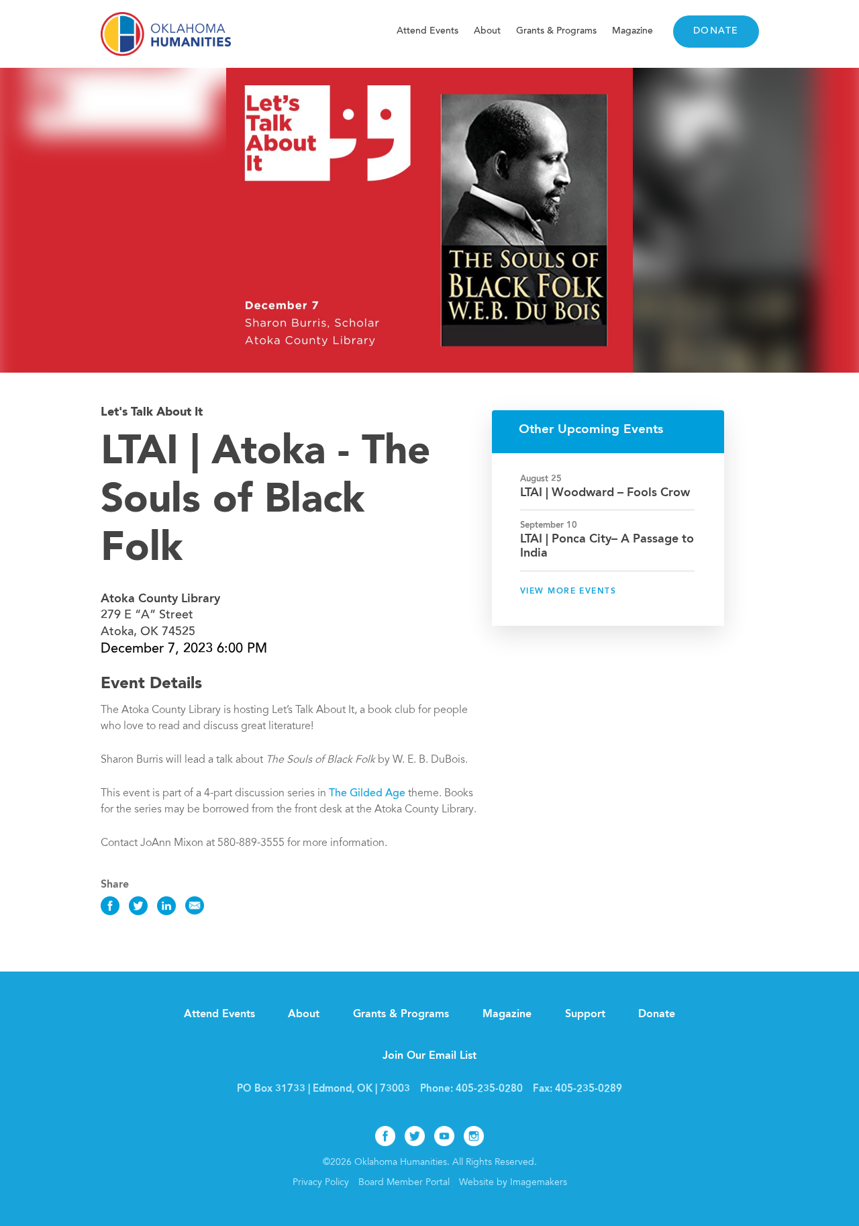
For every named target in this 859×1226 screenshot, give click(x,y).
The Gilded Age (368, 793)
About (487, 31)
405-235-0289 (588, 1089)
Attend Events (427, 31)
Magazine (632, 31)
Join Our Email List (429, 1056)
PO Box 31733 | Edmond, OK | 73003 (323, 1089)
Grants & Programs (556, 31)
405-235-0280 (489, 1089)
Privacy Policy (321, 1183)
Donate (716, 31)
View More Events (568, 591)
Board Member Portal (404, 1183)
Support (585, 1014)
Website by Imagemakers (513, 1183)
